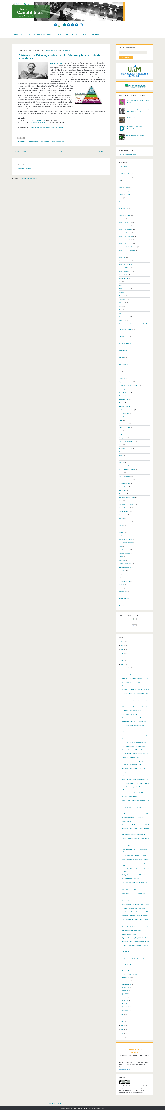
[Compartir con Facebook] (24, 138)
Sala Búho (121, 532)
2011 (122, 1025)
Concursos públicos (124, 336)
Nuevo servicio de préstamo (129, 675)
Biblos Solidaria (123, 275)
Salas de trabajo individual (126, 542)
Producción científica (124, 483)
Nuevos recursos (123, 452)
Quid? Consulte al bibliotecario (127, 497)
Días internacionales (124, 350)
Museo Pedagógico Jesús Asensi (127, 441)
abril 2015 (125, 1000)
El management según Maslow (39, 122)
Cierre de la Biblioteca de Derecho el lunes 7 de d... (135, 897)
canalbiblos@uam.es (124, 1069)
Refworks (121, 518)
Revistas (121, 525)
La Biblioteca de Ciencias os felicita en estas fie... (134, 742)
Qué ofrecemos (58, 142)
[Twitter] (60, 26)
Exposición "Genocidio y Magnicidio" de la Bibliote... (136, 938)
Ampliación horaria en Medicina (130, 878)
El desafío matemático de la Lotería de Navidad (134, 721)
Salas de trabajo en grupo (125, 539)
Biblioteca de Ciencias (125, 222)
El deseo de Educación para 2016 (130, 757)
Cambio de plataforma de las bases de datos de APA (135, 814)
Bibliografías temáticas (125, 215)
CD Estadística (122, 299)
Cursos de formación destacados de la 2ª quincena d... (135, 859)
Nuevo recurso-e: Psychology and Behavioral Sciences (136, 800)
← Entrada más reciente (20, 151)
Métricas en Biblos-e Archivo (129, 845)
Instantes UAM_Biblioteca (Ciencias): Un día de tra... (135, 768)
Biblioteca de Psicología (51, 50)
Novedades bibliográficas (125, 448)
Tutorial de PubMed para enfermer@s (131, 710)
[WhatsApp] (56, 26)
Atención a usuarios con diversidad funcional (133, 908)
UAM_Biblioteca (39, 34)
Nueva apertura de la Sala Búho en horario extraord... (135, 779)
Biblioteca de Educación (125, 233)
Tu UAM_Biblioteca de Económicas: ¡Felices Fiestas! (135, 753)
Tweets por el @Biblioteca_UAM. (127, 154)
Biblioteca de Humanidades (126, 236)
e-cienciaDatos (122, 361)
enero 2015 (125, 1010)
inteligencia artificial (124, 413)
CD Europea (122, 303)
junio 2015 (125, 994)
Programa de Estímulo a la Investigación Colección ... (136, 927)
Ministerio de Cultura (124, 427)
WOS (120, 605)
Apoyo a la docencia (124, 187)
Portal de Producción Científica (127, 469)
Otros (120, 455)
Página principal (19, 34)
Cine (120, 313)
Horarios (121, 403)
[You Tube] (73, 26)
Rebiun (121, 501)
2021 (122, 642)
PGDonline (122, 462)
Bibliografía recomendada (125, 212)
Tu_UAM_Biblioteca (124, 581)
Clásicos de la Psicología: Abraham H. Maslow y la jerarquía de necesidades (59, 56)
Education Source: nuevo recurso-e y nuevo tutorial (135, 678)
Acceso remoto (122, 170)
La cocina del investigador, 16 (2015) (131, 764)
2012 (122, 1022)
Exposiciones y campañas (125, 382)
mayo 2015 (125, 997)
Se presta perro (125, 738)
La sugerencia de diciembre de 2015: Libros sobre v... (135, 793)
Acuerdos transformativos (125, 177)
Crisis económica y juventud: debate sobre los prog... (135, 955)
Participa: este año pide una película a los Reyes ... (135, 945)
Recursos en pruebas (124, 511)
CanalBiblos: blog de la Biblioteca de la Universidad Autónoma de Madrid (89, 1103)
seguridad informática (124, 549)
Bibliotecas (46, 142)
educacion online (123, 364)
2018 (122, 653)
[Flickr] (81, 26)
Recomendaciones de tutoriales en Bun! (132, 718)
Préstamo (121, 473)
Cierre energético (126, 686)
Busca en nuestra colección (92, 34)
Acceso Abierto (123, 166)
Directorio (74, 34)
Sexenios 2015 (126, 901)
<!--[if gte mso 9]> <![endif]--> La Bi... (131, 682)
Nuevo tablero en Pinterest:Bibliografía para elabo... (135, 893)
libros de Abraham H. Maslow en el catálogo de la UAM (46, 127)
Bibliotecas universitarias (125, 271)
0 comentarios (65, 50)
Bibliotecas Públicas (124, 268)
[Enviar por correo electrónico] (18, 138)
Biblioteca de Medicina (125, 240)
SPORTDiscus (122, 560)
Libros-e (121, 420)
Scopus (121, 546)
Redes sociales (122, 515)
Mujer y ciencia (123, 438)
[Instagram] (77, 26)
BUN (120, 282)
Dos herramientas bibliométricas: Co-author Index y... (135, 693)
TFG (120, 574)
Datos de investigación (125, 343)
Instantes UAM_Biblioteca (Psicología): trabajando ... (136, 886)
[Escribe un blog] (20, 138)
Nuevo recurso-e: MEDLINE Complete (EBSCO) (134, 761)
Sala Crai (121, 535)
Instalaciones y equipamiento (126, 410)
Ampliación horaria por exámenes (130, 970)
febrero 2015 (125, 1007)
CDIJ (120, 310)
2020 (122, 645)
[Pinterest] (68, 26)
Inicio (62, 151)
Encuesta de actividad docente (130, 923)
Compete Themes (72, 1108)
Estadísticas (122, 378)
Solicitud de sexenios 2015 (129, 889)
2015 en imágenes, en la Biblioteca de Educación (134, 707)
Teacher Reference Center (125, 563)
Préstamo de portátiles (124, 476)
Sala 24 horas (122, 529)
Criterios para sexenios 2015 (129, 974)
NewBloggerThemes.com (96, 1108)
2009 (122, 1033)
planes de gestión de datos (125, 466)
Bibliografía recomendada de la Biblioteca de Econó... (136, 875)
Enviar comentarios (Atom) (29, 178)
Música (121, 445)
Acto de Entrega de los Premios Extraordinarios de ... (135, 834)
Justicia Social (122, 417)
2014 (122, 1014)
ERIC (120, 371)
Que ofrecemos (122, 490)
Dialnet (121, 347)
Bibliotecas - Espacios (124, 261)
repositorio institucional (125, 521)
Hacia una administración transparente (132, 671)
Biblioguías (51, 34)
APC (120, 184)
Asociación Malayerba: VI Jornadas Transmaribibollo (135, 825)
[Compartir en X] (22, 138)
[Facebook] (64, 26)
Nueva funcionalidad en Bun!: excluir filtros (133, 746)
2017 (122, 657)
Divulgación (122, 354)
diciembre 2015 (126, 668)
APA (120, 180)
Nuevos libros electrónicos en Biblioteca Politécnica (135, 838)
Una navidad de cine (127, 697)
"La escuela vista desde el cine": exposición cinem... (135, 919)
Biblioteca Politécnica (124, 254)
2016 (122, 661)
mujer (120, 434)
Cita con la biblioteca (124, 317)
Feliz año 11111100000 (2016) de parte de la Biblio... (136, 689)
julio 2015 (125, 990)
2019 (122, 649)
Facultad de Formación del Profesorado (129, 385)
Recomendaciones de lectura (126, 504)
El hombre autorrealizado (37, 120)
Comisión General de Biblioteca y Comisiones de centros (133, 323)
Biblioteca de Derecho (124, 226)
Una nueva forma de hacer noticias (135, 135)
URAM (121, 595)
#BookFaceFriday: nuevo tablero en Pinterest (133, 750)
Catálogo (121, 296)
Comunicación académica (125, 329)
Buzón (120, 285)
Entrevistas (122, 368)
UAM (29, 34)
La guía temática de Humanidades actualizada (134, 855)
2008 (122, 1037)
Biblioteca (121, 219)
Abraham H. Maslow (57, 63)
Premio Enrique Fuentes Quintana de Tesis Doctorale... (136, 904)
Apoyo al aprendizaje (124, 194)
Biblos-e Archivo (123, 278)
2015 (122, 664)
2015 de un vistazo (127, 804)
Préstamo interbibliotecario (126, 480)
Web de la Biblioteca (124, 598)
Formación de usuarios (124, 392)
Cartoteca (121, 292)
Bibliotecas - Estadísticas (125, 264)
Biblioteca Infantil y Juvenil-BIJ (127, 250)
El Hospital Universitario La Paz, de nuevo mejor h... (135, 915)
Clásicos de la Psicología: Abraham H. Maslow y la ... (135, 735)
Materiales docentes (124, 424)
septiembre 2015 (126, 984)
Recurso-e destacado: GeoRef (129, 934)
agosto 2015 (125, 987)
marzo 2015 (125, 1003)
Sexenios (121, 556)
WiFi (120, 602)
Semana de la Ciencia (124, 553)
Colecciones (122, 320)
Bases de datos (122, 205)
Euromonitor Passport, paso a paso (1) (131, 930)
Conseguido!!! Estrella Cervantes (130, 772)
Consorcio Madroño (124, 340)
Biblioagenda (63, 34)
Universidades (122, 591)
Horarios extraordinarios (125, 406)
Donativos (121, 357)
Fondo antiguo (122, 389)
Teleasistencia (122, 570)
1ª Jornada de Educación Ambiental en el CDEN (134, 842)
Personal (121, 459)
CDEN (120, 306)
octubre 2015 (125, 981)
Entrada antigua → (104, 151)
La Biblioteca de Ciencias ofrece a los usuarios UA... (135, 912)
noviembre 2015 (126, 977)
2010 (122, 1029)
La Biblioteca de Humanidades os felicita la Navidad (135, 783)
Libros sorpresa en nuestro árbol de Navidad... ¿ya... (135, 882)
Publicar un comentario (25, 169)
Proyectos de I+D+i (124, 487)
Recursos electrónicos (124, 507)
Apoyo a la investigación (125, 191)
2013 (122, 1018)
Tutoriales (121, 584)
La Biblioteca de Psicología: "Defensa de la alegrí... (135, 725)
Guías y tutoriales (123, 399)
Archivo (121, 198)
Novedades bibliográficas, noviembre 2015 (133, 817)
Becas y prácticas (123, 208)
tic (119, 577)
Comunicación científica (125, 333)
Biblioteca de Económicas (125, 229)
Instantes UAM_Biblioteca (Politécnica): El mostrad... (136, 941)
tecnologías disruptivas (125, 567)
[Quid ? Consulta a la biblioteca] (134, 620)
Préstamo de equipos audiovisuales (131, 796)
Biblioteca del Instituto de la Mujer (128, 247)
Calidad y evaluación (124, 289)
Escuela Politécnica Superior (126, 375)
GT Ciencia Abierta (124, 396)
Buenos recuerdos (126, 821)
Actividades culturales (124, 173)
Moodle (121, 431)
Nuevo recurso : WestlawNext (129, 714)
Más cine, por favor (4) (128, 776)
